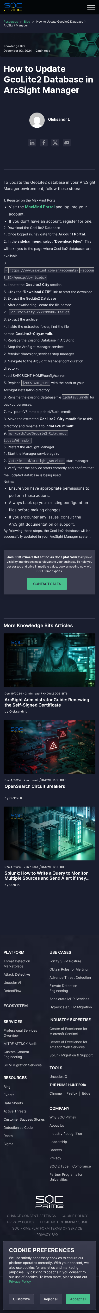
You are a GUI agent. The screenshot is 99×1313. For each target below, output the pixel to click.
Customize (21, 1299)
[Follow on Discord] (67, 142)
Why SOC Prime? (63, 1117)
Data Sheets (13, 1103)
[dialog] (49, 1275)
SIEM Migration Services (23, 1065)
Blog (27, 21)
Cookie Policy (74, 1216)
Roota (8, 1136)
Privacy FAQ (47, 1234)
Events (9, 1095)
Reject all (51, 1299)
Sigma (8, 1144)
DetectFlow (12, 991)
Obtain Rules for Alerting (69, 969)
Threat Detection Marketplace (17, 963)
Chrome (56, 1093)
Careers (56, 1150)
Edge (86, 1093)
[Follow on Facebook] (44, 142)
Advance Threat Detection (70, 977)
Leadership (58, 1142)
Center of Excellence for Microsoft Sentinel (68, 1031)
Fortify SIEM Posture (65, 961)
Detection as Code (18, 1127)
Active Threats (15, 1111)
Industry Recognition (66, 1133)
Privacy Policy (20, 1281)
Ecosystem (16, 1005)
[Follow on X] (55, 142)
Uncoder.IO (58, 1076)
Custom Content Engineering (16, 1054)
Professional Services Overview (20, 1032)
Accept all (78, 1299)
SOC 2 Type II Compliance (70, 1166)
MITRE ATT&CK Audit (20, 1044)
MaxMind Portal (40, 206)
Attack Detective (17, 974)
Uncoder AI (12, 982)
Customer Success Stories (24, 1119)
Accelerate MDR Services (69, 999)
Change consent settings (31, 1216)
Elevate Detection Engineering (63, 988)
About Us (57, 1125)
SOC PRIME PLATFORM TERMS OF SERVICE (47, 1228)
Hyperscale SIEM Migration (71, 1007)
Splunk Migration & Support (71, 1055)
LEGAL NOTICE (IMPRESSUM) (63, 1222)
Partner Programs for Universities (66, 1176)
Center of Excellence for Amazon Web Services (68, 1044)
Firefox (72, 1093)
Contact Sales (47, 584)
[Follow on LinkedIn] (32, 142)
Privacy (55, 1158)
